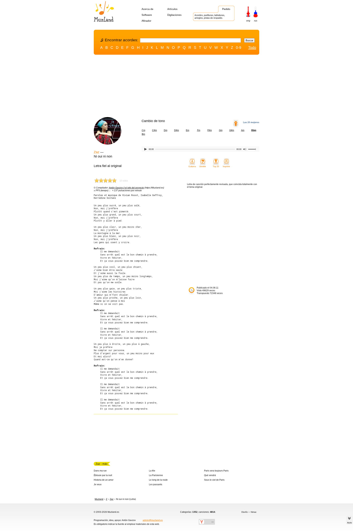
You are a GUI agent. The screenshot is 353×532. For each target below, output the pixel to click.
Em (187, 130)
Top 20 (216, 166)
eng (248, 20)
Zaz (96, 152)
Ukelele (202, 166)
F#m (209, 130)
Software (147, 14)
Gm (220, 130)
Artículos (172, 9)
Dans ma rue (100, 470)
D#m (176, 130)
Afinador (146, 20)
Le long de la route (158, 480)
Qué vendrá (210, 475)
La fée (152, 470)
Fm (198, 130)
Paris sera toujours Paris (216, 470)
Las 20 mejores (251, 122)
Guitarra (192, 166)
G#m (231, 130)
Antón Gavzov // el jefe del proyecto (126, 187)
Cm (143, 130)
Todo (252, 48)
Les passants (155, 484)
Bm (143, 134)
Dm (165, 130)
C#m (154, 130)
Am (242, 130)
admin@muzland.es (153, 520)
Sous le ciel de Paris (214, 480)
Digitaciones (174, 14)
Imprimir (226, 166)
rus (255, 20)
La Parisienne (156, 475)
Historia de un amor (103, 480)
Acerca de (147, 9)
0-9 (238, 48)
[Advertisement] (176, 86)
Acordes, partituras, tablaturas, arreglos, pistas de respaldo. (210, 16)
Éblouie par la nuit (103, 475)
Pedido (226, 9)
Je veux (97, 484)
